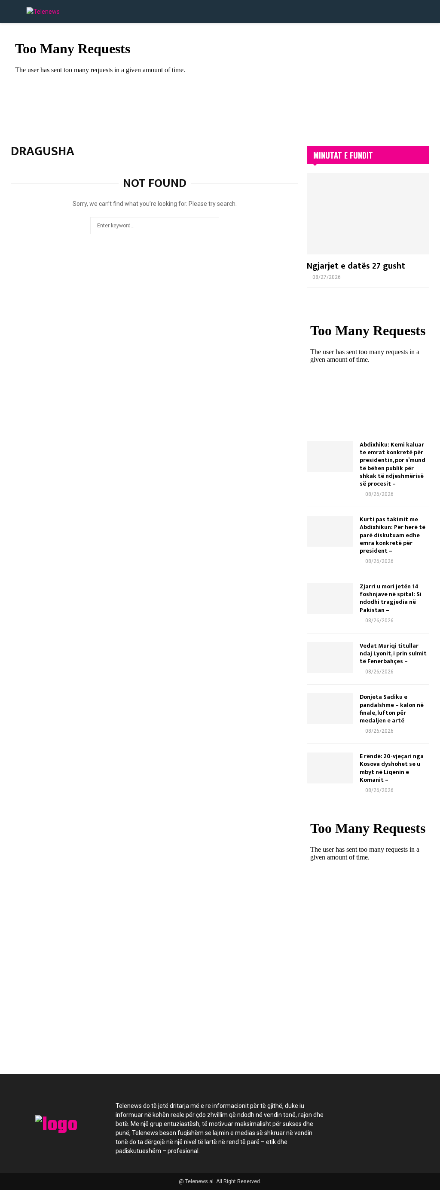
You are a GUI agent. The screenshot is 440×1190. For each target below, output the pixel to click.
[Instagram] (389, 1110)
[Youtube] (412, 1110)
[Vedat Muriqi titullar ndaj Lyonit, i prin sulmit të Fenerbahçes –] (330, 657)
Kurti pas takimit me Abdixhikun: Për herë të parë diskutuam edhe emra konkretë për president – (392, 535)
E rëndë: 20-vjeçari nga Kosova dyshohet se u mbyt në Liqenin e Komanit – (392, 768)
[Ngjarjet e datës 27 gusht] (368, 213)
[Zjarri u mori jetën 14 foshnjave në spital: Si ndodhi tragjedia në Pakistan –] (330, 598)
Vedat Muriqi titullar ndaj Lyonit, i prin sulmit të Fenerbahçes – (393, 653)
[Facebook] (342, 1110)
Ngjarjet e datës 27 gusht (356, 266)
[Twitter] (366, 1110)
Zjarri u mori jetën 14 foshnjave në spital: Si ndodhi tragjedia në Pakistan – (391, 598)
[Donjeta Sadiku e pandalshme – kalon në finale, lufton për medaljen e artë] (330, 708)
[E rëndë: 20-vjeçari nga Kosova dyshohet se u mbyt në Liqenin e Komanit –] (330, 768)
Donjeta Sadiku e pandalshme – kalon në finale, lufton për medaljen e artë (392, 708)
